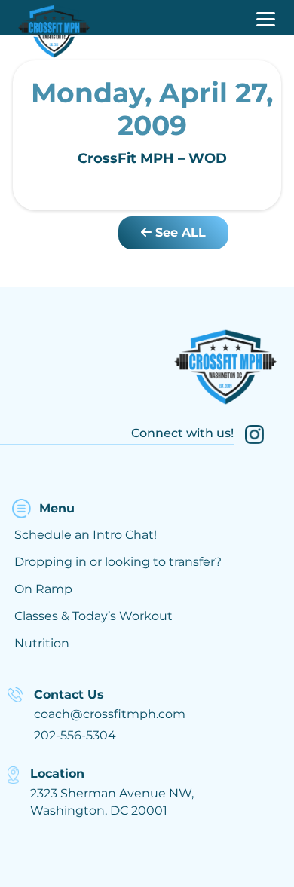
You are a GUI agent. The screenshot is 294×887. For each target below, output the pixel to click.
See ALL (179, 232)
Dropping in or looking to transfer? (118, 562)
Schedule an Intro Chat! (85, 535)
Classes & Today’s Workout (93, 616)
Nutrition (41, 643)
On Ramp (43, 589)
